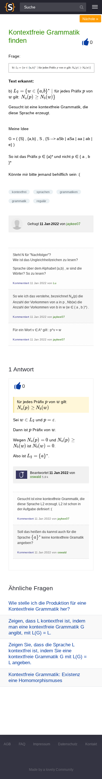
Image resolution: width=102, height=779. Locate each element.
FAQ (22, 744)
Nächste (90, 19)
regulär (41, 201)
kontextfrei (19, 192)
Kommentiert (21, 283)
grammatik (19, 201)
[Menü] (95, 7)
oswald (35, 477)
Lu (54, 283)
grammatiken (69, 192)
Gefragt (33, 224)
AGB (7, 744)
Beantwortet (39, 473)
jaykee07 (73, 224)
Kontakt (91, 744)
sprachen (43, 192)
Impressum (41, 744)
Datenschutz (67, 744)
